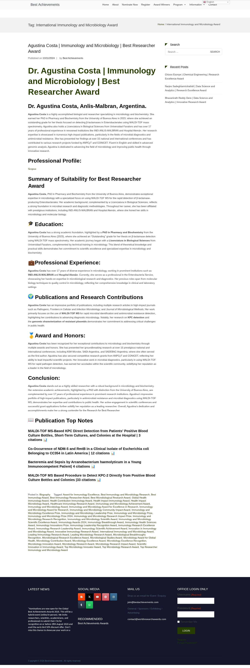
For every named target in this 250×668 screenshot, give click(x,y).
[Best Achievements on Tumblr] (81, 605)
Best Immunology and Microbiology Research (125, 494)
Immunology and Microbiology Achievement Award (123, 503)
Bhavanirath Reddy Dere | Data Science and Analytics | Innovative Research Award (189, 100)
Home (105, 4)
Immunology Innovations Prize (52, 525)
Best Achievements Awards (93, 623)
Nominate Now (130, 4)
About (115, 4)
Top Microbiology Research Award (120, 547)
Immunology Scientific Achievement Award (104, 528)
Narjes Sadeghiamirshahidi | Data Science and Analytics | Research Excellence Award (190, 88)
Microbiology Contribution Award (53, 540)
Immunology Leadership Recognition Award (93, 525)
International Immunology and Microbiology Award (127, 531)
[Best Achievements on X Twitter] (89, 597)
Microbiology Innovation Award (44, 544)
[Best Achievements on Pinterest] (105, 597)
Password (189, 608)
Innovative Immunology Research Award (76, 531)
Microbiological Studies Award (106, 537)
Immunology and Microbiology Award (48, 506)
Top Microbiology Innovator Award (82, 547)
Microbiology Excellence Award (89, 540)
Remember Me (188, 621)
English (210, 2)
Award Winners (162, 4)
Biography (44, 494)
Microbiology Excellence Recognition (126, 540)
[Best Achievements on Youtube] (97, 597)
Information (195, 4)
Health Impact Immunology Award (111, 500)
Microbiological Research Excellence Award (65, 537)
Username (189, 594)
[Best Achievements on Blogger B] (81, 597)
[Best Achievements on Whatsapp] (89, 605)
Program (178, 4)
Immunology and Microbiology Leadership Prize (87, 513)
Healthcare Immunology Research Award (72, 503)
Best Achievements (45, 4)
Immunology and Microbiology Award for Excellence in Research (103, 506)
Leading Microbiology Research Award (91, 534)
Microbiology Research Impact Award (116, 544)
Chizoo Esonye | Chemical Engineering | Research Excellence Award (192, 76)
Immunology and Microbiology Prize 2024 (50, 516)
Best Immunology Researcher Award (69, 497)
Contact (213, 4)
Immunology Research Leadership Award (58, 528)
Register (145, 4)
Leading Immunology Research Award (48, 534)
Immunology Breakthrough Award (106, 522)
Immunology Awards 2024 (72, 522)
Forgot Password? (187, 642)
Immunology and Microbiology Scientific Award (92, 519)
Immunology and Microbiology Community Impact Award (100, 509)
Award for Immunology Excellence (81, 494)
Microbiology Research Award (78, 544)
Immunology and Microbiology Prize (133, 513)
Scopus (32, 169)
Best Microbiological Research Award (110, 497)
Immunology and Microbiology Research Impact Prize (102, 516)
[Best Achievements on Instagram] (113, 597)
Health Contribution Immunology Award (71, 500)
